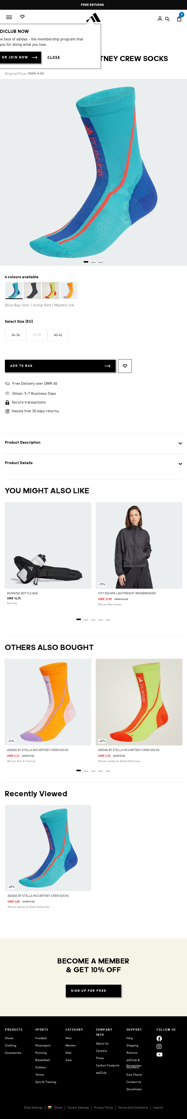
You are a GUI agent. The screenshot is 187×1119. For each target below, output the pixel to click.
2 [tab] (86, 617)
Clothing (10, 1045)
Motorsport (43, 1045)
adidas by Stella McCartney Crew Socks (37, 750)
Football (41, 1038)
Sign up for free (88, 990)
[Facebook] (159, 1038)
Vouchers (132, 1067)
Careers (101, 1051)
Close (53, 57)
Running (41, 1053)
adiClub (101, 1072)
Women (70, 1045)
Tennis (39, 1074)
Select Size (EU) (19, 322)
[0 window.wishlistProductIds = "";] (22, 16)
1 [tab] (78, 617)
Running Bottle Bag (22, 593)
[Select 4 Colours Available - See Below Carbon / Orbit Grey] (32, 290)
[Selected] (14, 290)
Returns (131, 1053)
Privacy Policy (103, 1107)
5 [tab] (108, 617)
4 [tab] (100, 617)
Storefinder (134, 1089)
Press (100, 1058)
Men (68, 1038)
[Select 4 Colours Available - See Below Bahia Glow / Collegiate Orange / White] (50, 290)
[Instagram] (159, 1046)
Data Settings (33, 1107)
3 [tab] (93, 617)
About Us (102, 1043)
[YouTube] (159, 1054)
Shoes (9, 1038)
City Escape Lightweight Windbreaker (127, 593)
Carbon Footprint (107, 1065)
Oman (58, 1107)
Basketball (42, 1060)
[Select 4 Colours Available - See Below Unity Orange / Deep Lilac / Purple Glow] (68, 290)
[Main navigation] (9, 17)
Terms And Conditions (133, 1107)
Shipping (132, 1045)
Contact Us (133, 1082)
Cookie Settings (78, 1107)
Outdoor (40, 1067)
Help (129, 1038)
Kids (68, 1053)
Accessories (13, 1053)
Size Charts (134, 1074)
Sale (68, 1060)
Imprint (158, 1107)
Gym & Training (45, 1082)
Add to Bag (21, 365)
